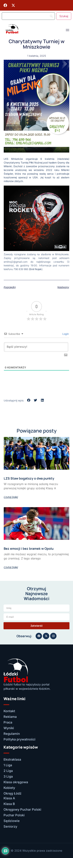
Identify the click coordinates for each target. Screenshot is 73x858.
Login (65, 333)
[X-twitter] (13, 5)
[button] (29, 400)
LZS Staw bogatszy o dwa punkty (29, 478)
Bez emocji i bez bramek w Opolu (29, 548)
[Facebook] (5, 5)
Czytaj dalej (11, 497)
